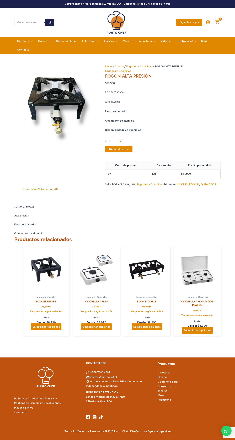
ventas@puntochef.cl (104, 377)
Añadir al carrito (119, 149)
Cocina (119, 66)
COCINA (182, 184)
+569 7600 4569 (100, 372)
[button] (189, 22)
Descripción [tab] (30, 189)
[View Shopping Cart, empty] (217, 22)
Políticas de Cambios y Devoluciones (37, 403)
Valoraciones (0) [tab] (48, 189)
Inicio (108, 66)
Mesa (161, 395)
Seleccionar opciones (46, 326)
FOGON (194, 184)
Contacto (20, 412)
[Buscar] (49, 22)
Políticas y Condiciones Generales (35, 398)
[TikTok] (101, 417)
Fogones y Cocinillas (139, 66)
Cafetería (164, 372)
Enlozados (164, 386)
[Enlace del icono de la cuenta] (208, 22)
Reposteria (164, 399)
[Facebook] (88, 417)
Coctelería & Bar (168, 381)
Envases (162, 390)
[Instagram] (94, 417)
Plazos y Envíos (23, 407)
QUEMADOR (208, 184)
